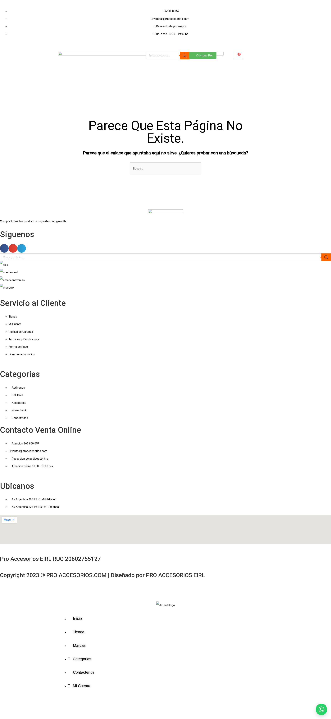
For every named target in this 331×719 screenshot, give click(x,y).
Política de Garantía (21, 331)
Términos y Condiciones (24, 339)
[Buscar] (185, 55)
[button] (4, 248)
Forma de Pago (18, 346)
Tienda (13, 316)
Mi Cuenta (15, 324)
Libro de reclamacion (22, 354)
